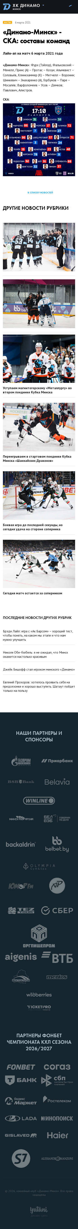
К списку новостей (40, 192)
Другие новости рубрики (36, 208)
